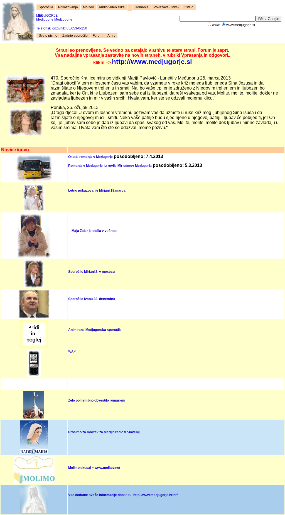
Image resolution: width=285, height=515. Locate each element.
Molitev (88, 7)
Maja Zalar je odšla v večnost (94, 231)
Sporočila (46, 7)
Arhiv (111, 36)
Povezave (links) (166, 7)
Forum (97, 36)
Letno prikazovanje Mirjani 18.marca (97, 190)
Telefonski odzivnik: (61, 28)
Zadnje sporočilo (75, 36)
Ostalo (188, 7)
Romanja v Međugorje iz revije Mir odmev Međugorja (110, 166)
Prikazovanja (68, 7)
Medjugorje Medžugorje (54, 17)
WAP (72, 351)
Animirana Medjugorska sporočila (95, 330)
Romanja (142, 7)
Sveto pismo (48, 36)
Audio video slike (112, 7)
